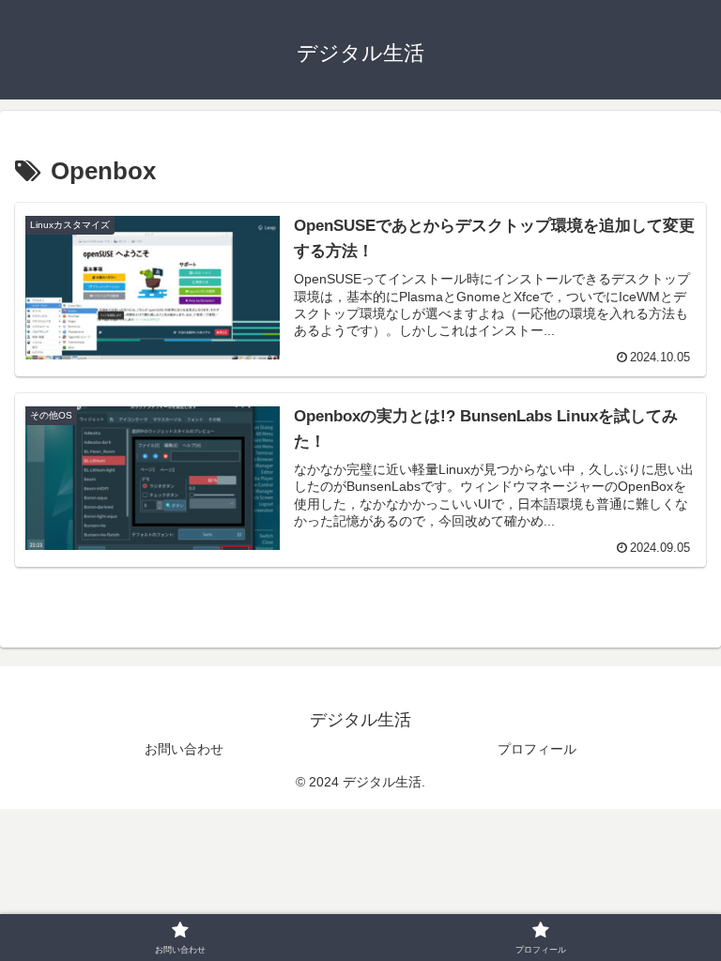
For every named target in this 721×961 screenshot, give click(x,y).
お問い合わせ (184, 748)
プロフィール (537, 748)
